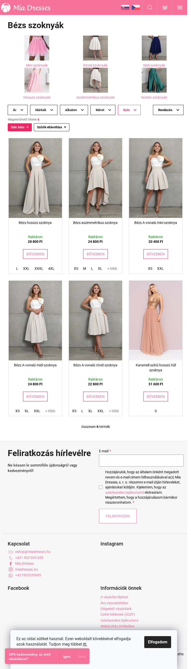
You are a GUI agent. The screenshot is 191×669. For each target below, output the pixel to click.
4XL (51, 268)
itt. (85, 644)
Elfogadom (157, 642)
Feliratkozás (118, 516)
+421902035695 (28, 575)
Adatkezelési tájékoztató (119, 620)
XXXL (39, 268)
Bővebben (35, 254)
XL (100, 268)
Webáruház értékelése (117, 626)
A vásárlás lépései (114, 597)
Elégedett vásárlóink (116, 609)
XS (76, 268)
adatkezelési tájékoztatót (124, 492)
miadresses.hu (26, 569)
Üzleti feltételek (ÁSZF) (117, 614)
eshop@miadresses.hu (32, 552)
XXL (26, 268)
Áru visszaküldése (114, 603)
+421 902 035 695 (29, 558)
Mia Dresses (24, 563)
